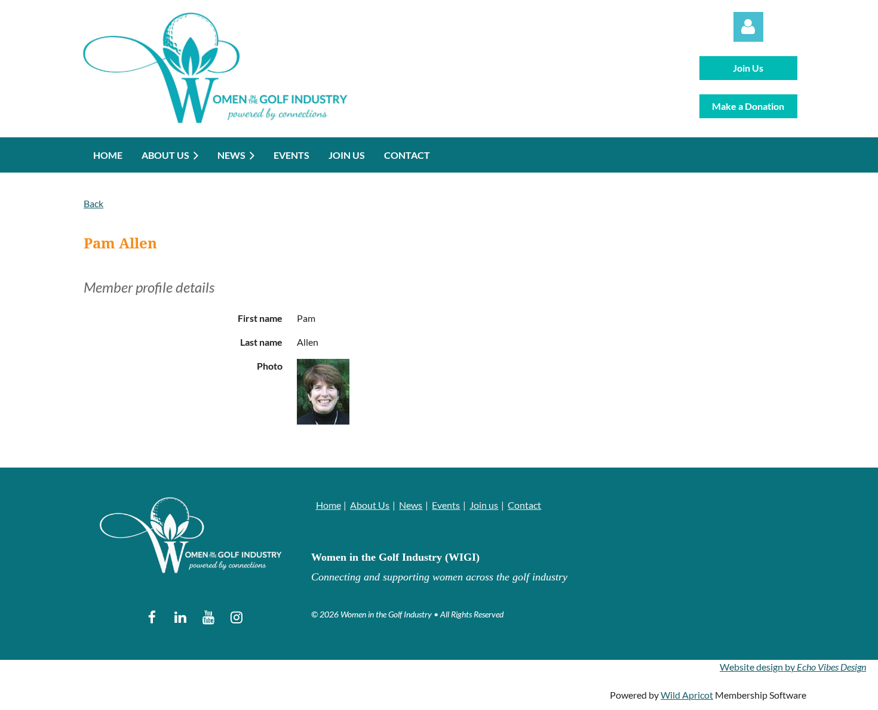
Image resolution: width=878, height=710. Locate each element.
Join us (483, 505)
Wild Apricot (687, 694)
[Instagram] (236, 617)
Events (446, 505)
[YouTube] (208, 617)
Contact (524, 505)
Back (93, 203)
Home (328, 505)
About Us (369, 505)
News (410, 505)
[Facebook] (152, 617)
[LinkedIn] (180, 617)
